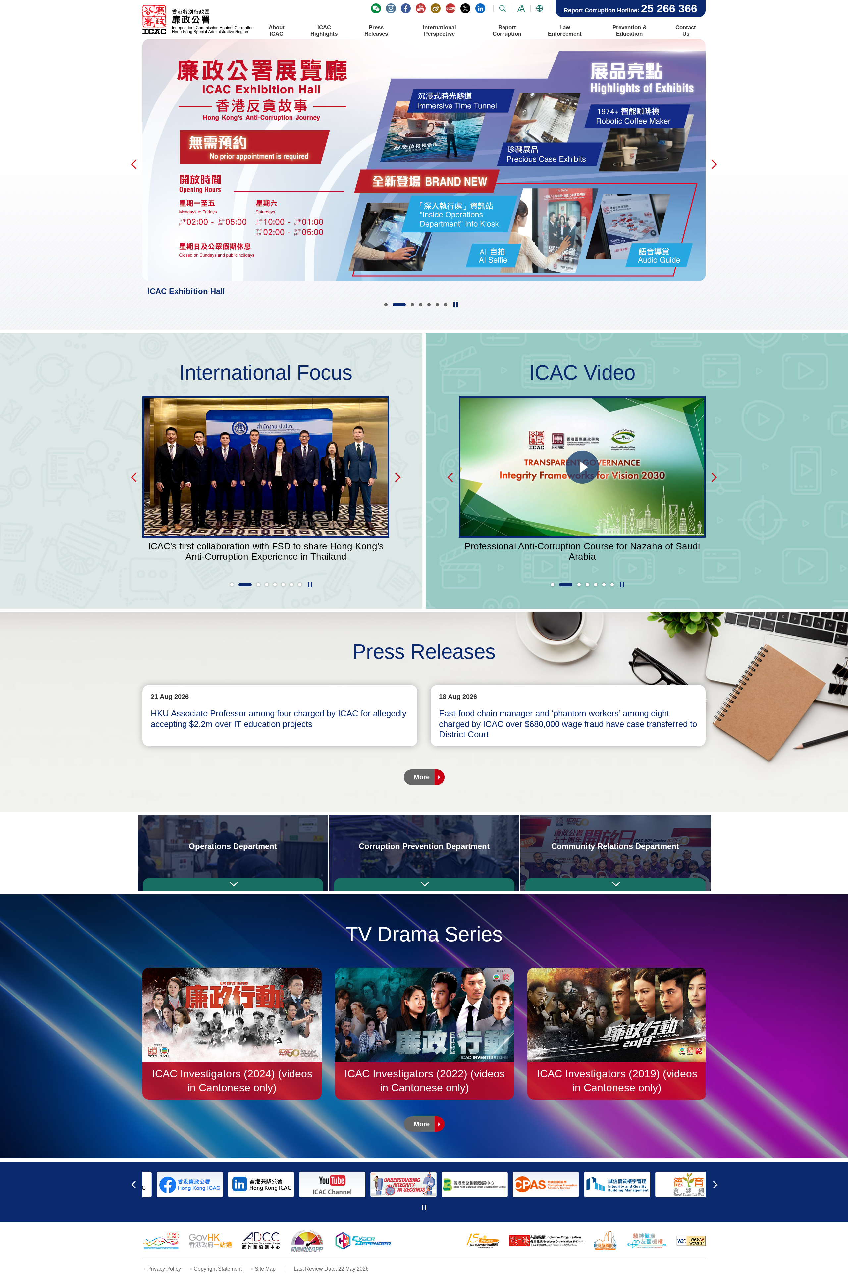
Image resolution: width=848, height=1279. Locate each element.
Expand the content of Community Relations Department (615, 884)
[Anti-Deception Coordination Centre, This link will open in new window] (261, 1240)
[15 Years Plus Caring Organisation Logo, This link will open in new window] (482, 1241)
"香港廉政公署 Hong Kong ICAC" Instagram (391, 8)
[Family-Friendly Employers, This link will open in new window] (605, 1240)
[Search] (502, 8)
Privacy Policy (164, 1269)
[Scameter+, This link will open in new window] (307, 1240)
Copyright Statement (218, 1269)
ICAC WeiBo (436, 8)
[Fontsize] (521, 8)
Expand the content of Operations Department (233, 884)
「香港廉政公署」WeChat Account (376, 8)
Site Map (265, 1269)
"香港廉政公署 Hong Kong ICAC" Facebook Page (406, 8)
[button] (386, 304)
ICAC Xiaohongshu (450, 8)
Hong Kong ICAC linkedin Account (480, 8)
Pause (455, 305)
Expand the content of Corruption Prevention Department (424, 884)
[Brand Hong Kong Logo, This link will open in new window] (160, 1240)
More (422, 777)
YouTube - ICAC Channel (421, 8)
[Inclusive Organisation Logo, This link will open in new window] (546, 1240)
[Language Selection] (540, 8)
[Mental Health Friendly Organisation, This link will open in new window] (646, 1241)
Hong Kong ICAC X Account (465, 8)
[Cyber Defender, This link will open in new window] (365, 1241)
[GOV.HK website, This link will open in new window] (210, 1240)
